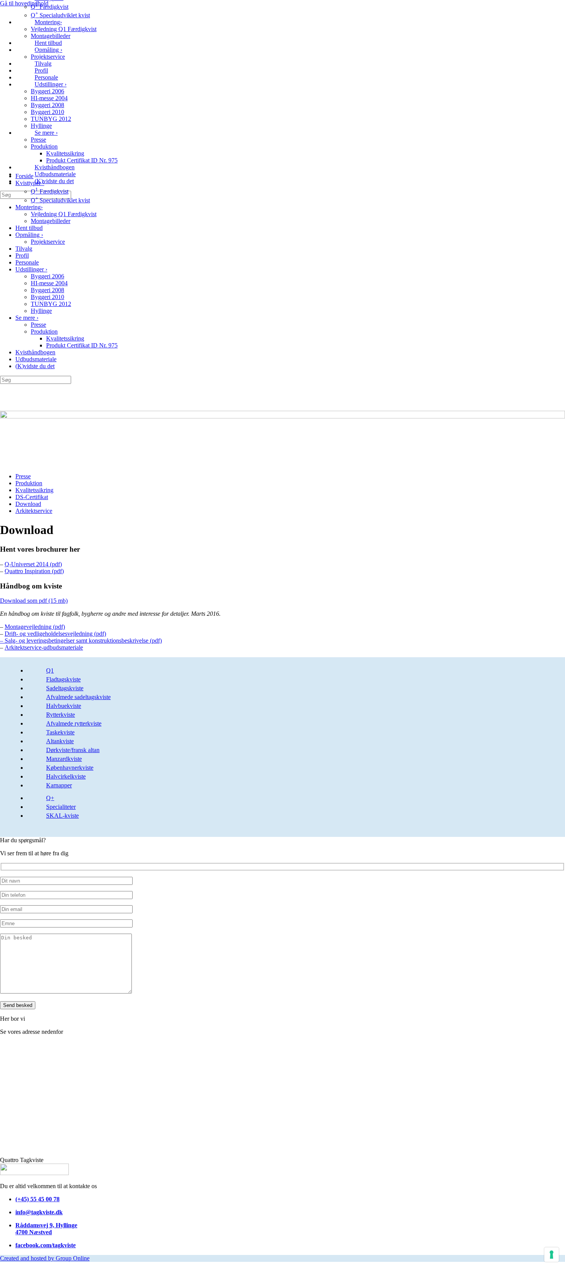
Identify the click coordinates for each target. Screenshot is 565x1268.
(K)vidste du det (54, 181)
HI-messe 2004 (49, 98)
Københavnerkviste (69, 767)
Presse (38, 139)
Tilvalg (43, 63)
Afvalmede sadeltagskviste (78, 697)
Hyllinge (41, 125)
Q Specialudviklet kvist (60, 15)
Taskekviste (60, 732)
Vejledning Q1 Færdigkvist (63, 29)
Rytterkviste (60, 714)
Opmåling (48, 49)
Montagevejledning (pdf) (35, 626)
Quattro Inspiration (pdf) (34, 571)
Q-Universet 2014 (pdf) (33, 564)
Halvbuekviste (63, 706)
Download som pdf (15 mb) (34, 600)
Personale (46, 77)
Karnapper (59, 785)
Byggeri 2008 (47, 105)
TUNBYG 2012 (51, 119)
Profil (41, 70)
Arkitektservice (33, 511)
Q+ (50, 798)
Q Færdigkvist (49, 6)
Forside (24, 176)
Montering (48, 22)
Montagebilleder (50, 36)
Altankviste (60, 741)
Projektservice (48, 56)
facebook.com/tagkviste (45, 1245)
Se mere (46, 132)
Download (28, 504)
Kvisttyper (29, 183)
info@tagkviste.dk (39, 1212)
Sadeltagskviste (64, 688)
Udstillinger (50, 84)
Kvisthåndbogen (55, 167)
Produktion (44, 146)
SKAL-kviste (62, 815)
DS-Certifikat (31, 497)
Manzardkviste (64, 759)
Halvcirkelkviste (66, 776)
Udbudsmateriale (55, 174)
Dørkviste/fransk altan (73, 750)
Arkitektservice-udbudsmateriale (44, 647)
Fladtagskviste (63, 679)
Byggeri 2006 (47, 91)
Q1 (50, 670)
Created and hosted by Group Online (45, 1258)
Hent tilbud (48, 43)
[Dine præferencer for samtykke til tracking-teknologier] (551, 1254)
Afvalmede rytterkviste (73, 723)
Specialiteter (61, 806)
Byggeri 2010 (47, 112)
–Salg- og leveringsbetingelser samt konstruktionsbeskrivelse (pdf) (81, 640)
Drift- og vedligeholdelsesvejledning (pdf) (55, 633)
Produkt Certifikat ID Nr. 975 (82, 160)
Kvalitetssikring (65, 153)
